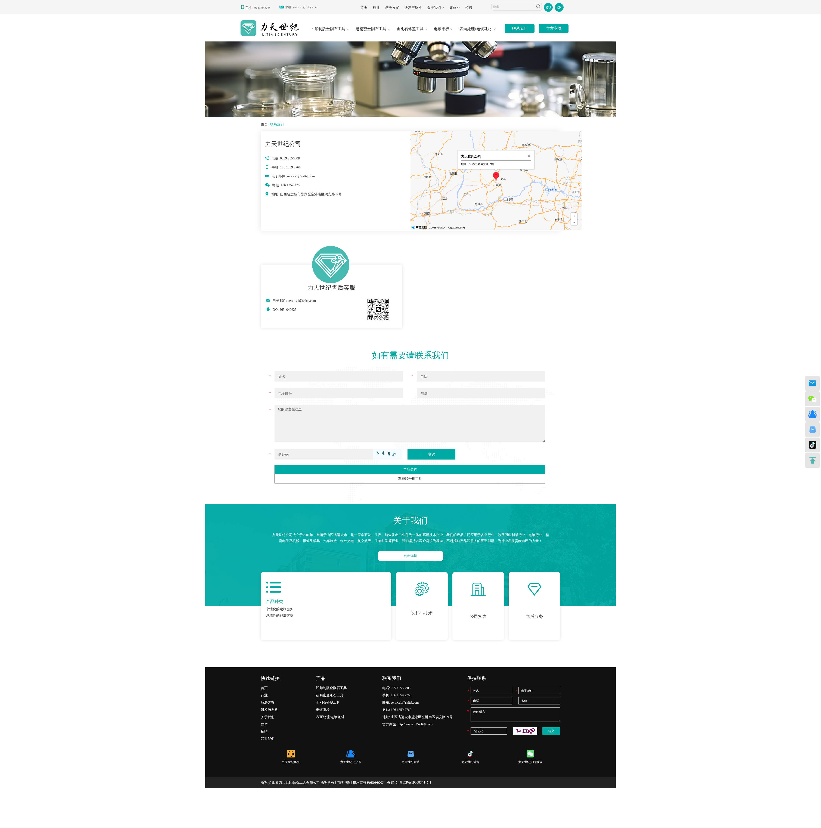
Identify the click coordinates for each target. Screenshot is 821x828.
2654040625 (288, 309)
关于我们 (434, 7)
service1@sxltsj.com (305, 7)
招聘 (468, 7)
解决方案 (392, 7)
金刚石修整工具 (410, 28)
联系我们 (519, 28)
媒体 (453, 7)
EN (559, 7)
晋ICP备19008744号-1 (415, 782)
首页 (363, 7)
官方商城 (553, 28)
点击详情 (410, 556)
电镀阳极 (441, 28)
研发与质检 (413, 7)
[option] (410, 78)
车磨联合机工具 (410, 478)
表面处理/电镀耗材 (475, 28)
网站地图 (343, 782)
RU (548, 7)
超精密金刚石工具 (371, 28)
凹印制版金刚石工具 (328, 28)
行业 (376, 7)
